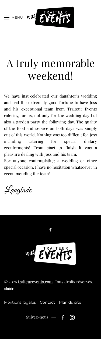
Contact (47, 302)
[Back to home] (50, 17)
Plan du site (70, 302)
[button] (13, 17)
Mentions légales (20, 302)
